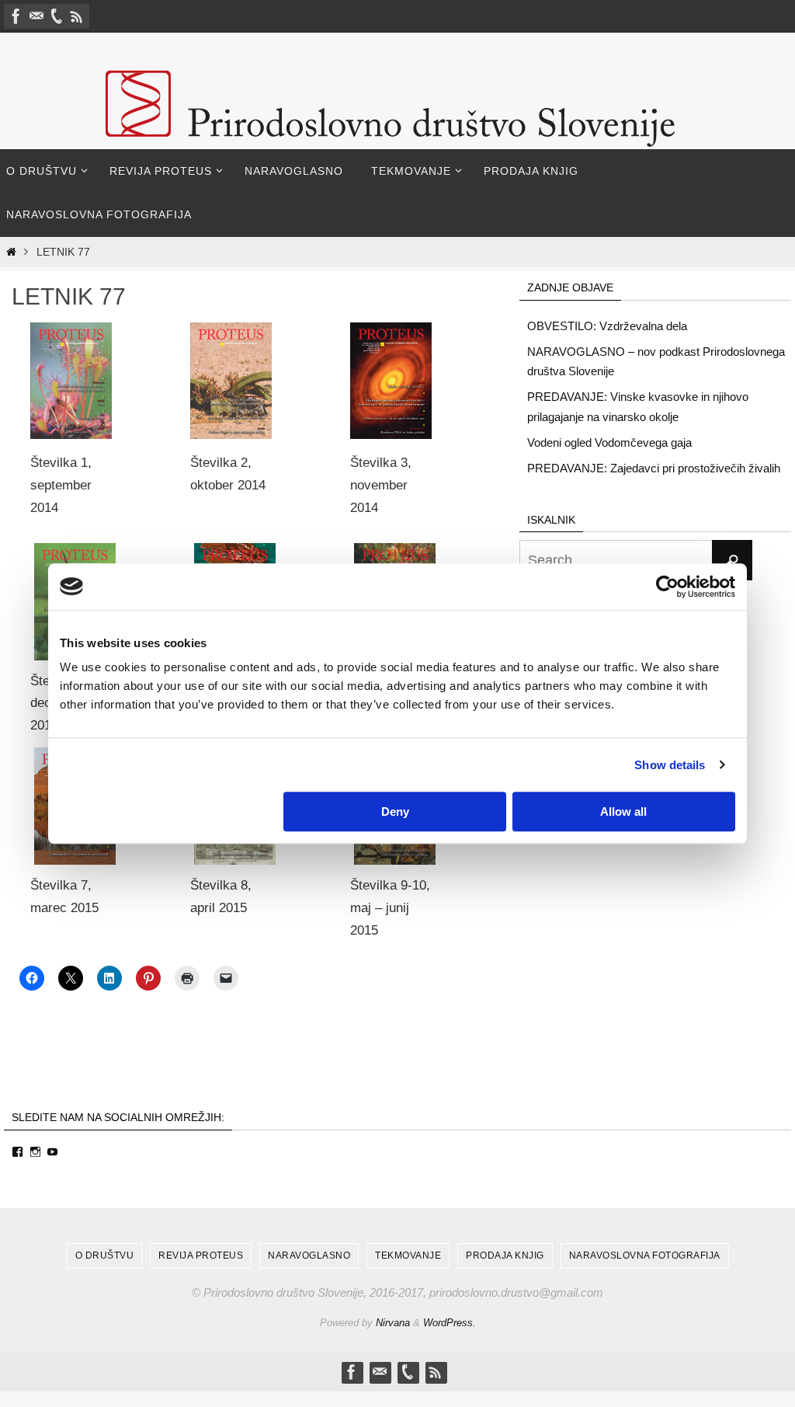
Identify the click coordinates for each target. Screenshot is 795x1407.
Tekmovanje (408, 1255)
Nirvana (393, 1323)
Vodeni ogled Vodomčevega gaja (609, 442)
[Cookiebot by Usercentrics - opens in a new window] (667, 586)
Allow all (623, 811)
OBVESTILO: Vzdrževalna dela (607, 326)
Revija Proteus (200, 1255)
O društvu (104, 1255)
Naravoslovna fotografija (644, 1255)
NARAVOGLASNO (309, 1255)
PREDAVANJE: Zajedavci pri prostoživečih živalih (653, 468)
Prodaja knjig (505, 1255)
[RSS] (76, 16)
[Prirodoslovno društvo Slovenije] (16, 16)
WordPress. (449, 1323)
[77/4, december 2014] (75, 553)
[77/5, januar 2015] (235, 553)
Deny (395, 811)
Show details (669, 764)
